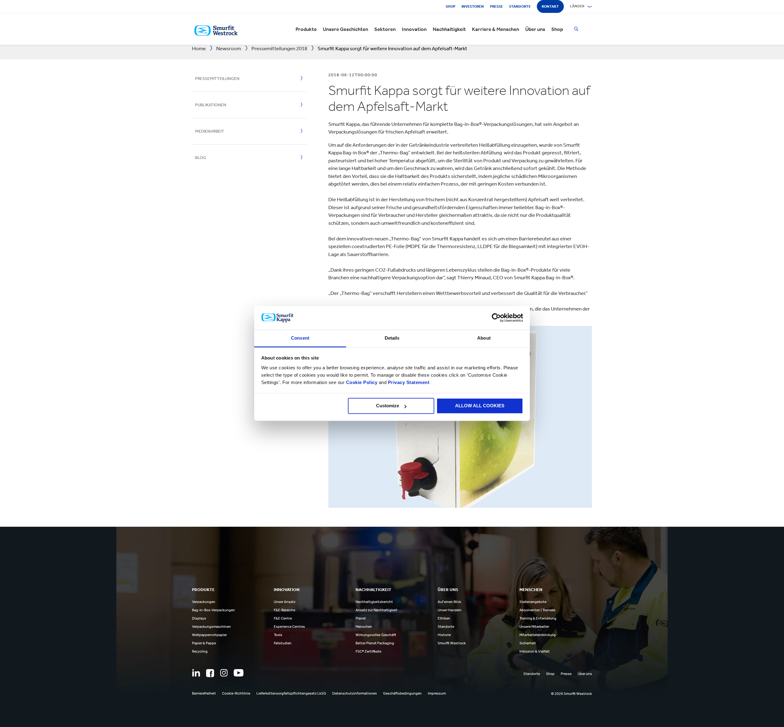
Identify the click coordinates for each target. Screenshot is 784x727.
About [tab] (484, 338)
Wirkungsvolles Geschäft (376, 635)
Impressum (437, 693)
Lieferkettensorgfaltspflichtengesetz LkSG (291, 693)
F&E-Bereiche (284, 610)
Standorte (520, 6)
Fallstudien (283, 643)
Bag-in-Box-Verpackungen (213, 610)
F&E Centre (283, 618)
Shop (450, 6)
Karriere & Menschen (495, 29)
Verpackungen (203, 602)
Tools (278, 635)
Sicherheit (527, 643)
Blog (200, 157)
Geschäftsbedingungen (402, 693)
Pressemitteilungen (217, 78)
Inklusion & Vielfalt (534, 651)
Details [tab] (392, 338)
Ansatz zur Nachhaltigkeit (377, 610)
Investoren (473, 6)
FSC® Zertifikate (368, 651)
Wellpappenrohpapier (209, 635)
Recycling (200, 651)
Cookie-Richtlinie (236, 693)
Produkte (306, 29)
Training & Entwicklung (537, 618)
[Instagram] (224, 672)
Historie (444, 635)
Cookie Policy (362, 382)
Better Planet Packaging (375, 643)
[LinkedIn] (196, 672)
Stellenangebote (532, 602)
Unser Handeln (450, 610)
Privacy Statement (407, 382)
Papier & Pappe (204, 643)
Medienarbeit (209, 131)
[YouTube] (238, 672)
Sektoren (385, 29)
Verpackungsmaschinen (211, 626)
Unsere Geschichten (345, 29)
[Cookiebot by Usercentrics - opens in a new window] (496, 317)
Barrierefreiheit (204, 693)
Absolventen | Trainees (537, 610)
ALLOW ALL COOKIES (479, 406)
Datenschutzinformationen (354, 693)
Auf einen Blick (449, 602)
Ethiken (444, 618)
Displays (199, 618)
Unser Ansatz (285, 602)
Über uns (535, 29)
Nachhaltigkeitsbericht (374, 602)
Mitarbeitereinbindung (537, 635)
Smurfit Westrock (452, 643)
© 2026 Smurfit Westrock (571, 693)
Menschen (364, 626)
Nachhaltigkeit (449, 29)
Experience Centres (289, 626)
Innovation (414, 29)
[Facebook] (210, 673)
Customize (387, 406)
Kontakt (550, 6)
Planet (361, 618)
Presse (496, 6)
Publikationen (210, 104)
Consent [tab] (300, 338)
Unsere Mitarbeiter (534, 626)
